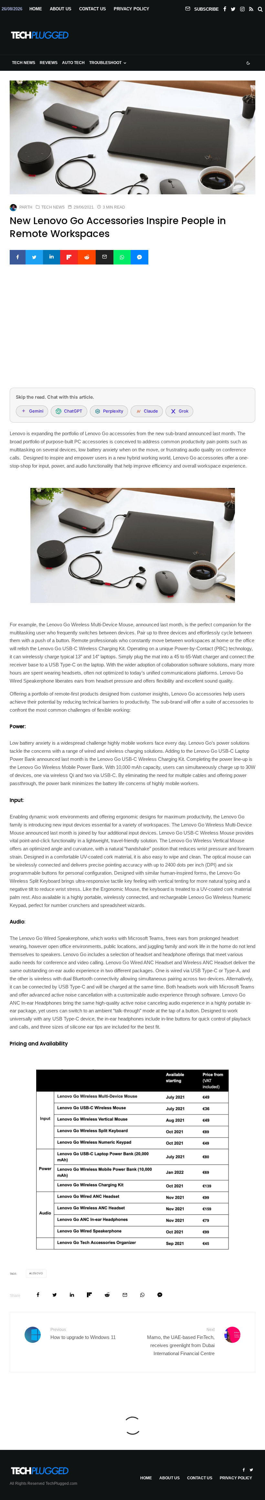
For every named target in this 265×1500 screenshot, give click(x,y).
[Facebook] (224, 8)
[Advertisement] (132, 334)
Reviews (49, 62)
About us (60, 8)
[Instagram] (242, 8)
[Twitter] (233, 8)
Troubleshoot (105, 62)
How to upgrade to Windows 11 (83, 1333)
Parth (25, 207)
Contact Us (92, 8)
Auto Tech (73, 62)
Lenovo (37, 1273)
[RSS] (251, 8)
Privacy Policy (131, 8)
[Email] (104, 257)
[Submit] (87, 257)
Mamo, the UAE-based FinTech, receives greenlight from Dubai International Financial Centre (181, 1341)
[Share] (18, 257)
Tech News (23, 62)
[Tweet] (34, 257)
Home (35, 8)
